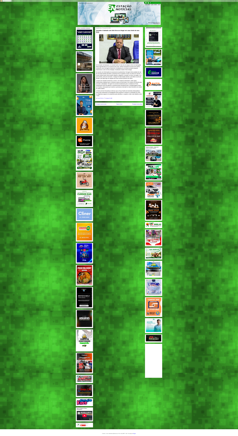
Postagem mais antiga (137, 104)
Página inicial (119, 104)
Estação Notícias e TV (101, 98)
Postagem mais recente (101, 104)
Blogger (134, 433)
